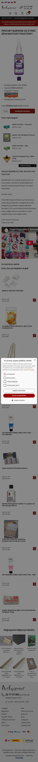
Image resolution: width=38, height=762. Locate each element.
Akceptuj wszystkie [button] (19, 395)
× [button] (35, 360)
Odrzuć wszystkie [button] (19, 391)
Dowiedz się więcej (29, 370)
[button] (19, 400)
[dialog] (19, 381)
